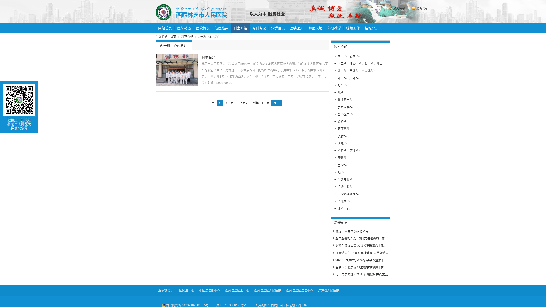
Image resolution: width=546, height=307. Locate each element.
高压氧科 (342, 128)
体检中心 (342, 208)
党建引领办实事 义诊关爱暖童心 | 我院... (362, 245)
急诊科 (340, 165)
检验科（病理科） (348, 150)
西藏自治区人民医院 (267, 290)
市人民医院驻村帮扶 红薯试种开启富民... (363, 274)
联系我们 (422, 8)
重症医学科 (343, 99)
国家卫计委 (186, 290)
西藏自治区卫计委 (237, 290)
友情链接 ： (166, 290)
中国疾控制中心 (209, 290)
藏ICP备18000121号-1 (231, 305)
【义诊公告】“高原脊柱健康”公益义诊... (361, 253)
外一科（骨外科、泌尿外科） (355, 70)
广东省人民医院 (328, 290)
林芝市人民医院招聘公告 (351, 231)
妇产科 (340, 85)
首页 (173, 36)
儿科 (339, 92)
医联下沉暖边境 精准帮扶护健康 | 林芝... (362, 267)
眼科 (339, 172)
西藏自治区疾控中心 (299, 290)
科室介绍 (187, 36)
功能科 (340, 143)
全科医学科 (343, 114)
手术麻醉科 (343, 107)
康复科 (340, 157)
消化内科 (342, 201)
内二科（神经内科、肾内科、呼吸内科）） (363, 63)
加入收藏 (399, 8)
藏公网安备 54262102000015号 (187, 305)
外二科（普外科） (348, 78)
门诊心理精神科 (346, 194)
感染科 (340, 121)
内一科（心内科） (348, 56)
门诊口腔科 (343, 186)
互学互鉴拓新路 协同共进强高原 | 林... (361, 238)
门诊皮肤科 (343, 179)
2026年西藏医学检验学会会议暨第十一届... (364, 260)
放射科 (340, 136)
